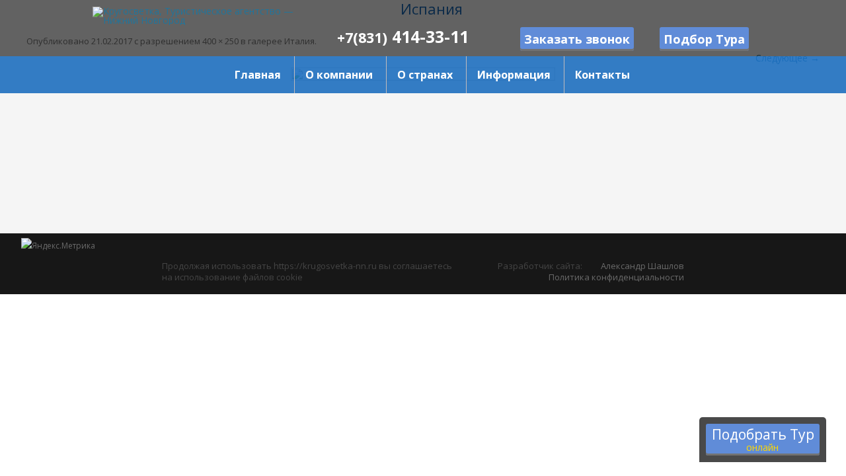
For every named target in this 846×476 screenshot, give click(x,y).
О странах (425, 74)
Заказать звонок (577, 39)
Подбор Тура (704, 39)
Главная (258, 74)
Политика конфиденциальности (616, 277)
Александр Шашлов (642, 266)
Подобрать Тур (763, 439)
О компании (339, 74)
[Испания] (423, 150)
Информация (514, 74)
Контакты (602, 74)
